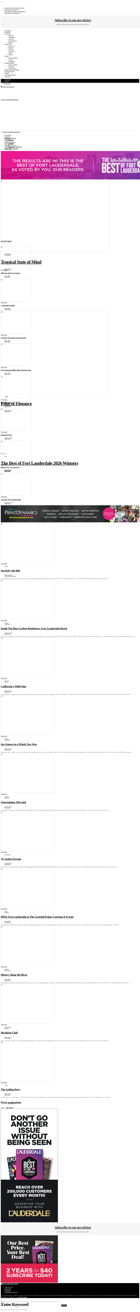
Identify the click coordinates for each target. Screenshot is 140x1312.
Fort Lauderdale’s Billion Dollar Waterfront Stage (16, 370)
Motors (10, 49)
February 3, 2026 (8, 437)
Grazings (11, 66)
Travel (10, 54)
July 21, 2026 (8, 1037)
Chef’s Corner (12, 64)
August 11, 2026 (8, 690)
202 (7, 1107)
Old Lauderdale (10, 75)
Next (11, 1107)
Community (12, 37)
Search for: (3, 1300)
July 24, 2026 (8, 921)
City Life (8, 34)
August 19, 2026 (8, 575)
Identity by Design (6, 402)
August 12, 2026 (8, 632)
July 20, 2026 (8, 1093)
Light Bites (12, 68)
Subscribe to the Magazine (14, 8)
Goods (7, 73)
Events (10, 59)
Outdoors (11, 51)
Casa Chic (11, 46)
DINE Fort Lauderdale (12, 13)
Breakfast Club (9, 1032)
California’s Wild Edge (13, 686)
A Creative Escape (11, 858)
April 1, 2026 (8, 373)
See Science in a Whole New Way (19, 744)
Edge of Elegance (16, 403)
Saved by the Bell (10, 570)
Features (8, 30)
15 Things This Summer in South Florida (13, 338)
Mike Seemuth (8, 309)
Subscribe (8, 79)
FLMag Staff (7, 270)
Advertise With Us (11, 1292)
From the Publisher (12, 70)
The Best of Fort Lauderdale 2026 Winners (39, 463)
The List (7, 76)
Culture (11, 39)
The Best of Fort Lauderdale (15, 11)
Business (11, 35)
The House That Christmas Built (11, 500)
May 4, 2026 (7, 340)
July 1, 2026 (7, 275)
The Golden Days (10, 1089)
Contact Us (9, 1287)
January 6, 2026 (8, 470)
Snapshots (11, 61)
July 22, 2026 (8, 979)
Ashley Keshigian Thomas (10, 576)
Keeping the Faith (6, 435)
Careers (8, 1290)
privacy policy (22, 1297)
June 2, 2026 (7, 308)
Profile (10, 42)
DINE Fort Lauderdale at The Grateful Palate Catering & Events (37, 916)
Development (12, 40)
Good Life (8, 44)
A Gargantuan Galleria (8, 305)
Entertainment (13, 57)
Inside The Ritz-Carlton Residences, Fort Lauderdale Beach (34, 628)
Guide (7, 56)
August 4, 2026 (8, 806)
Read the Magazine (11, 9)
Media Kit (8, 1289)
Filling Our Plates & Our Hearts (10, 273)
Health (10, 47)
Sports (10, 52)
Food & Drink (9, 63)
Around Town (9, 71)
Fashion (7, 32)
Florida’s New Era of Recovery (10, 467)
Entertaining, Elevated (13, 802)
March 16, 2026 (8, 405)
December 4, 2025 (9, 502)
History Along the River (14, 974)
